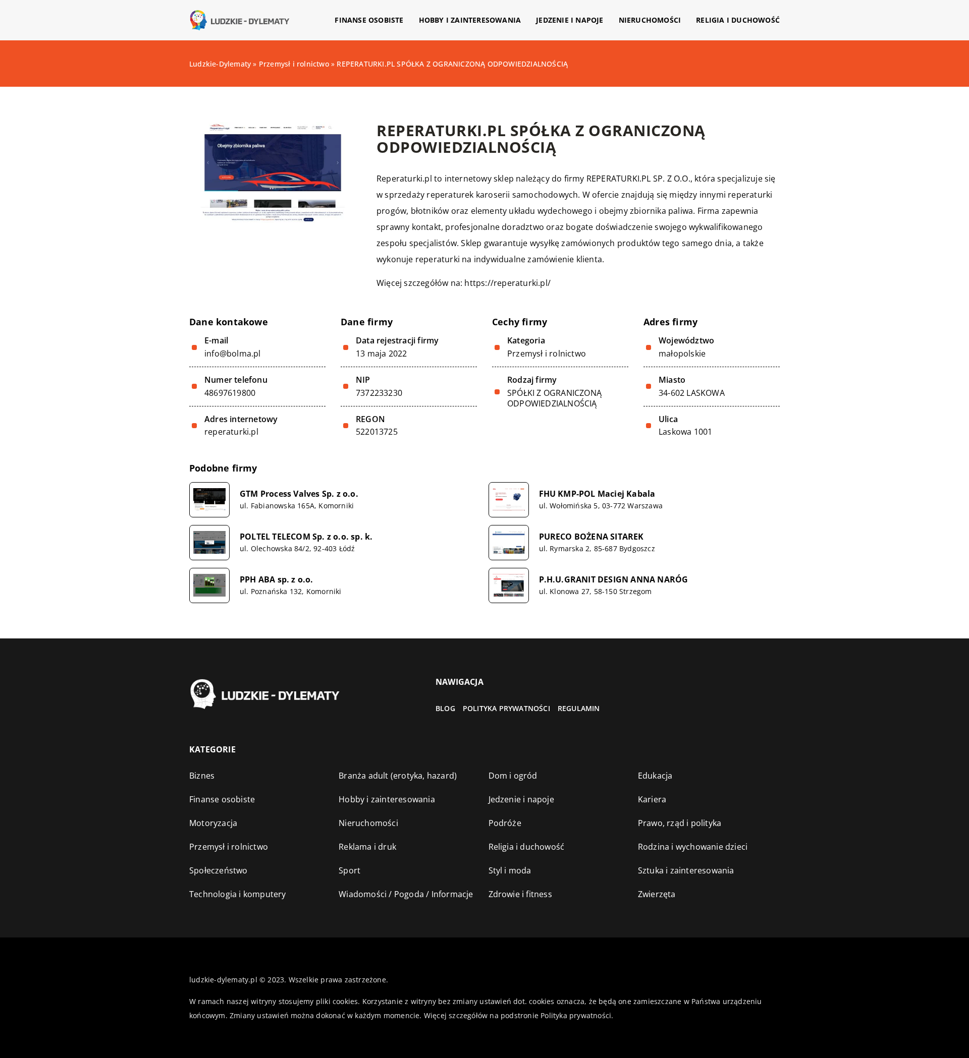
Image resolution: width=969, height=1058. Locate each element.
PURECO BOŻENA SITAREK (591, 537)
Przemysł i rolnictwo (546, 353)
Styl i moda (510, 870)
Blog (445, 708)
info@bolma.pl (232, 353)
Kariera (652, 799)
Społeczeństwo (218, 870)
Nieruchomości (650, 20)
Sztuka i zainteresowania (686, 870)
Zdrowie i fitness (520, 894)
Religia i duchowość (738, 20)
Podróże (505, 823)
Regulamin (579, 708)
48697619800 (229, 393)
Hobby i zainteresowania (470, 20)
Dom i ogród (513, 775)
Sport (349, 870)
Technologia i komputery (237, 894)
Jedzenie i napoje (569, 20)
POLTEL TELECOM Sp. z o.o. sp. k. (306, 537)
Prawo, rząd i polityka (679, 823)
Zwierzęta (657, 894)
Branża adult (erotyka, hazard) (398, 775)
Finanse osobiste (369, 20)
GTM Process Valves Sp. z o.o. (299, 494)
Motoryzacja (213, 823)
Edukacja (655, 775)
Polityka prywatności (506, 708)
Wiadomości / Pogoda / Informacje (406, 894)
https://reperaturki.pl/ (507, 282)
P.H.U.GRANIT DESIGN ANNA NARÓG (613, 579)
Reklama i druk (367, 846)
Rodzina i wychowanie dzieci (692, 846)
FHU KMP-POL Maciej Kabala (597, 494)
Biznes (201, 775)
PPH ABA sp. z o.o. (276, 579)
